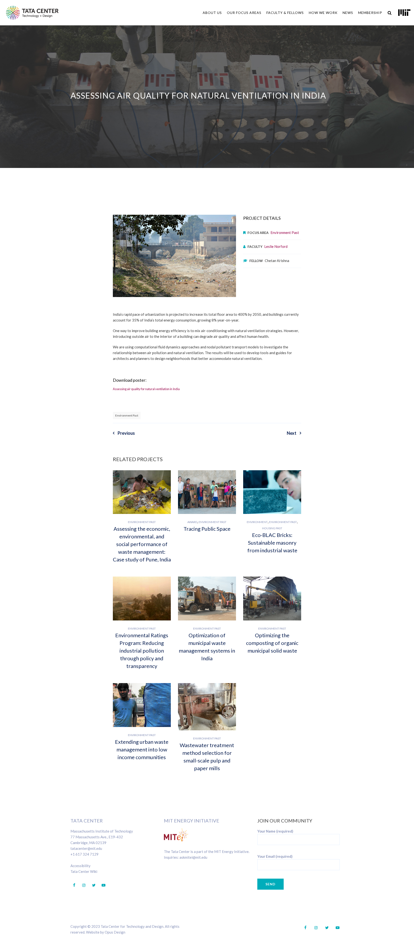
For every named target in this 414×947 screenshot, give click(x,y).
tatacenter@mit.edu (86, 848)
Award (192, 522)
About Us (212, 13)
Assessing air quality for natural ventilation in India (146, 389)
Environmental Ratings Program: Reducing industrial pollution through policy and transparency (141, 650)
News (348, 13)
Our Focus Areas (244, 13)
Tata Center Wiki (83, 871)
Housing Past (272, 528)
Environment (257, 522)
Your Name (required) (275, 831)
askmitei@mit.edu (193, 857)
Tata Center (86, 820)
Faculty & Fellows (285, 13)
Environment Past (284, 232)
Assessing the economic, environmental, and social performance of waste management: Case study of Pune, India (142, 544)
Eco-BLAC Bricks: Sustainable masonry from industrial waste (272, 543)
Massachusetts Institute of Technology (101, 831)
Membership (370, 13)
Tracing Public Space (207, 528)
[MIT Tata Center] (32, 12)
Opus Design (115, 932)
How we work (323, 13)
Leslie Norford (276, 246)
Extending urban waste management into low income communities (141, 749)
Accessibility (80, 866)
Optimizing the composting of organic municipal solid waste (272, 643)
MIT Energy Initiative (191, 820)
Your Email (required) (275, 856)
